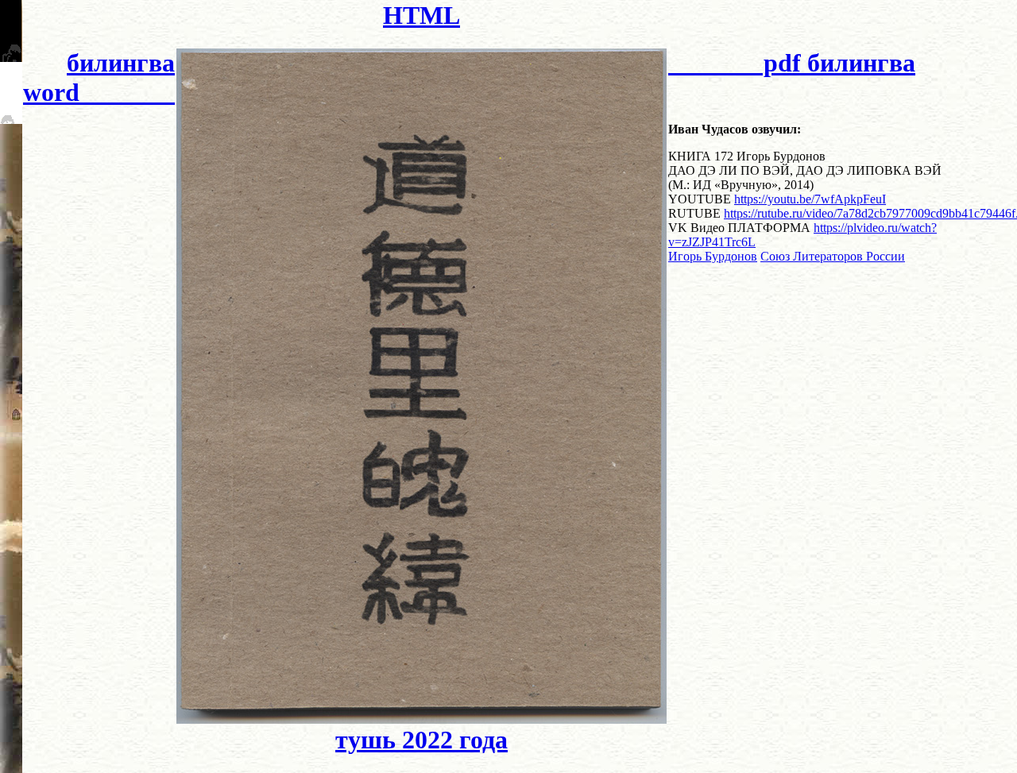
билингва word (99, 77)
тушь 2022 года (421, 739)
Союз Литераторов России (832, 256)
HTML (421, 15)
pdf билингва (791, 62)
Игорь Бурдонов (712, 256)
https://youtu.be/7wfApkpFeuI (810, 199)
